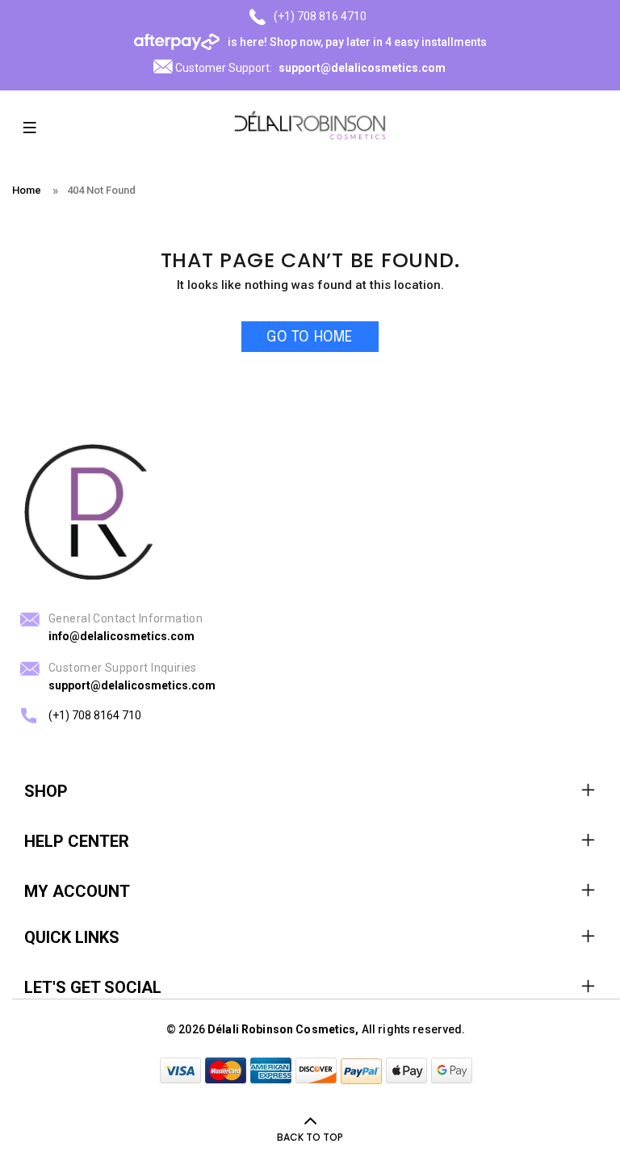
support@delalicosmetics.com (362, 67)
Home (26, 190)
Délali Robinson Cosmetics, (283, 1029)
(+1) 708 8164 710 (94, 715)
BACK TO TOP (310, 1137)
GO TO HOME (309, 337)
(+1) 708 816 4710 (320, 16)
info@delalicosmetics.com (121, 636)
